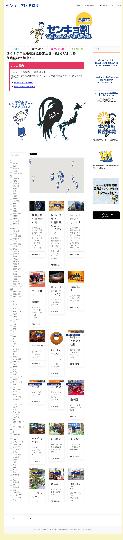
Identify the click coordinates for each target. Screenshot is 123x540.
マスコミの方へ (116, 5)
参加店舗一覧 (77, 49)
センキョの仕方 (57, 49)
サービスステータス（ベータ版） (106, 215)
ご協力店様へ (102, 5)
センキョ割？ (89, 5)
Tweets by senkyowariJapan (24, 519)
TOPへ (77, 5)
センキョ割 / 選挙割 (22, 5)
